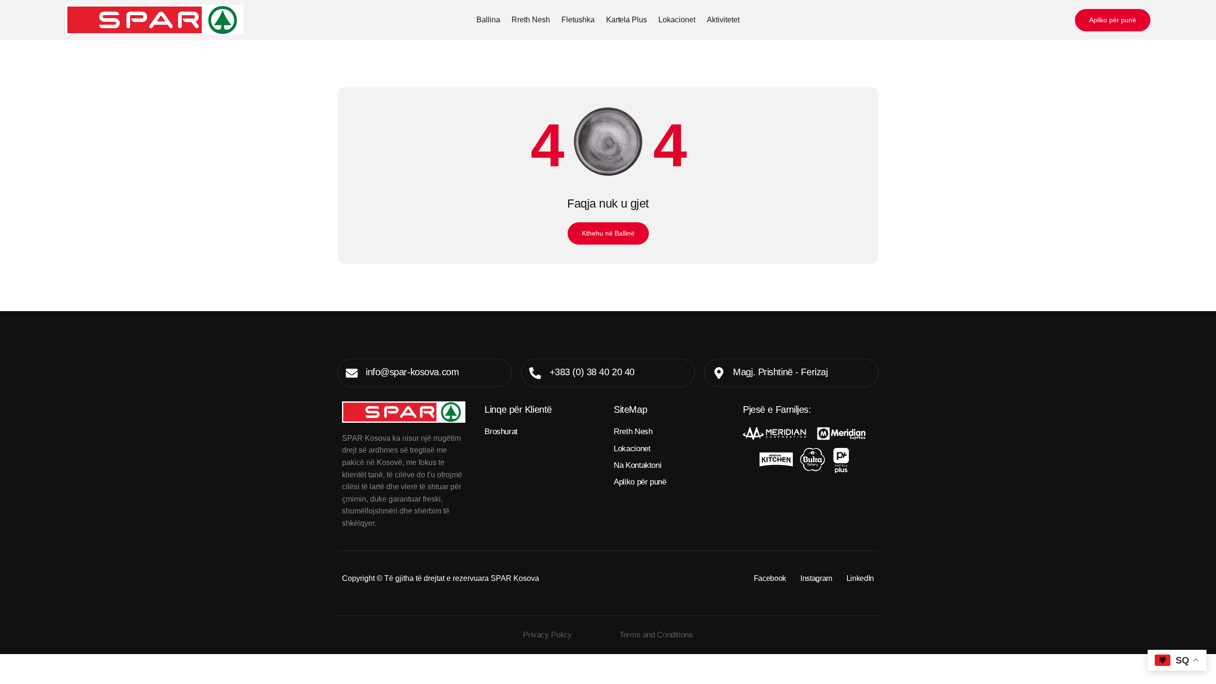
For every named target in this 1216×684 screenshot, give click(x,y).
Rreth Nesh (531, 20)
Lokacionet (676, 20)
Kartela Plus (626, 20)
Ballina (488, 20)
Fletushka (578, 20)
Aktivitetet (723, 20)
